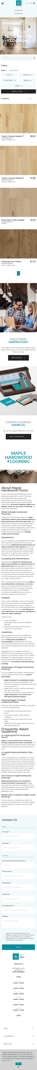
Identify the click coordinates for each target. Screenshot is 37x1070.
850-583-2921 (18, 13)
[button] (27, 3)
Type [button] (8, 75)
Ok (18, 1063)
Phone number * (7, 871)
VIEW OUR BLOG (17, 358)
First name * (5, 831)
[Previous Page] (15, 273)
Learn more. (6, 1060)
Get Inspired (8, 1036)
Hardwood (22, 20)
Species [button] (26, 80)
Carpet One (4, 20)
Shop (6, 1028)
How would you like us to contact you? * (14, 860)
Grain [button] (17, 86)
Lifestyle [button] (26, 75)
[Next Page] (22, 273)
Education (8, 1044)
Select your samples (16, 436)
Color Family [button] (8, 80)
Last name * (5, 843)
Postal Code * (6, 894)
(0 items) (34, 3)
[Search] (34, 58)
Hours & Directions (19, 971)
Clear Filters (13, 70)
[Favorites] (30, 3)
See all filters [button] (17, 91)
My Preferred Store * (8, 905)
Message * (5, 916)
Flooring (13, 20)
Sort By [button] (29, 98)
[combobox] (17, 58)
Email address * (6, 882)
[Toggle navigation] (2, 3)
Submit (18, 947)
